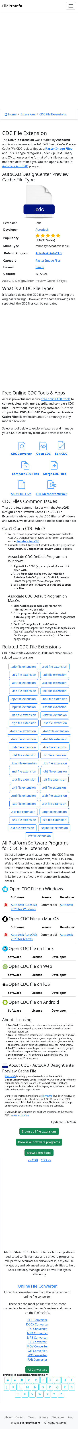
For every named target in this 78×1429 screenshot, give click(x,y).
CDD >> (46, 1160)
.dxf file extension (24, 755)
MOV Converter (37, 1346)
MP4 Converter (37, 1333)
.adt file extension (23, 683)
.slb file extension (54, 820)
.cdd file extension (54, 667)
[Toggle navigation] (71, 6)
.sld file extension (22, 828)
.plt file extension (54, 779)
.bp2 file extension (23, 699)
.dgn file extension (23, 723)
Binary (40, 267)
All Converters (37, 1370)
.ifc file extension (54, 755)
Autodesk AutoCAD (15, 166)
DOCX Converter (37, 1324)
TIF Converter (37, 1342)
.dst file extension (55, 723)
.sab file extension (54, 796)
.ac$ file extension (24, 675)
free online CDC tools (55, 399)
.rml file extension (23, 796)
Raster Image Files (58, 149)
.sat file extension (24, 804)
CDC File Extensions (52, 114)
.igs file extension (55, 763)
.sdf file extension (23, 812)
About (8, 1417)
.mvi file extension (23, 771)
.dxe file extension (54, 747)
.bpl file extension (24, 707)
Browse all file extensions (39, 1131)
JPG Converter (37, 1329)
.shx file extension (24, 820)
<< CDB (33, 1160)
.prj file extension (24, 788)
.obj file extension (55, 771)
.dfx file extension (55, 715)
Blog (70, 1417)
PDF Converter (37, 1320)
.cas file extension (54, 707)
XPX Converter (37, 1355)
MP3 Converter (37, 1338)
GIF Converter (37, 1351)
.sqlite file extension (54, 828)
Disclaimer (58, 1417)
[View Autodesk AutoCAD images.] (6, 905)
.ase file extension (24, 691)
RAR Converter (37, 1360)
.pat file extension (24, 779)
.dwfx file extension (22, 731)
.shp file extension (54, 812)
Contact (20, 1417)
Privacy (43, 1417)
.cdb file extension (23, 667)
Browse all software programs (39, 1142)
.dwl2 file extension (55, 731)
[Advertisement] (39, 68)
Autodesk (42, 230)
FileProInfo (12, 5)
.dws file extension (23, 739)
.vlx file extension (39, 836)
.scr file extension (54, 804)
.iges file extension (24, 763)
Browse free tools (39, 1153)
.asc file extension (54, 683)
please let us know (20, 1115)
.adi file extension (55, 675)
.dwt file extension (54, 739)
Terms (32, 1417)
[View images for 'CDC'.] (5, 1065)
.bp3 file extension (54, 699)
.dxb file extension (23, 747)
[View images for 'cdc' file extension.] (39, 202)
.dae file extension (23, 715)
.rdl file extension (54, 788)
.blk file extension (55, 691)
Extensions (27, 114)
